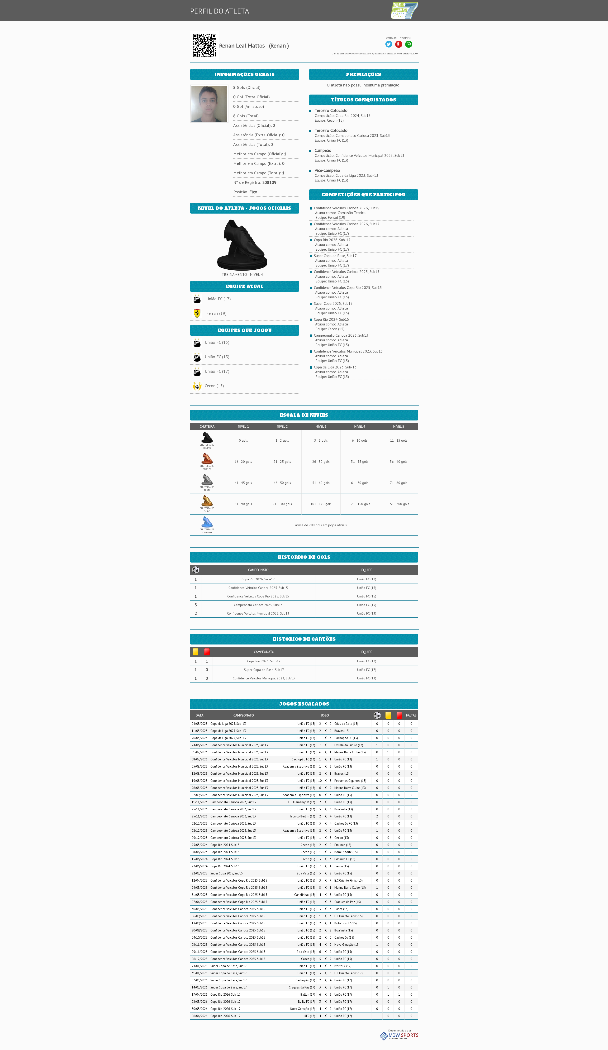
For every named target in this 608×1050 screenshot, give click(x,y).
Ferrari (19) (216, 313)
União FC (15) (217, 342)
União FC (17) (218, 298)
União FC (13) (217, 356)
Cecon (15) (214, 385)
